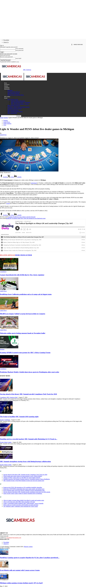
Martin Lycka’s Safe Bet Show (16, 95)
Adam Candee (8, 442)
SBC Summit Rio (12, 113)
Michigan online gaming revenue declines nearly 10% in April (21, 583)
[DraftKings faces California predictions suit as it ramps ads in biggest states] (9, 289)
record (8, 203)
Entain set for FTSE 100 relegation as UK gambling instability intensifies (22, 487)
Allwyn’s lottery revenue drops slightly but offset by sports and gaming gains (23, 500)
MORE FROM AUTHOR (23, 255)
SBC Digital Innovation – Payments (20, 102)
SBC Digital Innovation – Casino (20, 104)
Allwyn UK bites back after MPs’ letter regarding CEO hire (19, 502)
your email (18, 58)
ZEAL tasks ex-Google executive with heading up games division (20, 505)
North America (7, 123)
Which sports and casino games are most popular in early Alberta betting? (22, 476)
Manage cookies (28, 546)
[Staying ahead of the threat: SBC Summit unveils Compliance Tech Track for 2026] (6, 391)
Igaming (6, 86)
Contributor (7, 419)
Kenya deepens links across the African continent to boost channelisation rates (24, 490)
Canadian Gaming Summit (15, 108)
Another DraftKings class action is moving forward (21, 217)
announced (34, 183)
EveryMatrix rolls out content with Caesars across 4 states (20, 570)
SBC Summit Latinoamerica (15, 111)
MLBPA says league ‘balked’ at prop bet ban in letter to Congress (22, 314)
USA (4, 125)
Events (5, 98)
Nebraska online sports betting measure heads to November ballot (22, 333)
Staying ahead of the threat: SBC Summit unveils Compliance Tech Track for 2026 (28, 394)
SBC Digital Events (13, 99)
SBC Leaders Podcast (13, 93)
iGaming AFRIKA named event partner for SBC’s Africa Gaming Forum (25, 352)
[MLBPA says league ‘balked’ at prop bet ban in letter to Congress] (9, 309)
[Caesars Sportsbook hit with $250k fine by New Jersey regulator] (9, 270)
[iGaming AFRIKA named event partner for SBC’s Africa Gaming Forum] (9, 348)
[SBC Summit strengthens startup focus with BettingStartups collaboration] (6, 458)
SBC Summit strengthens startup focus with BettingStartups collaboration (25, 461)
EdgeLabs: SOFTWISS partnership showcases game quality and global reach (23, 489)
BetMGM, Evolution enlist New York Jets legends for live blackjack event (25, 218)
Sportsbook (6, 84)
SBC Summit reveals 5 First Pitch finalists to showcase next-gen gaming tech (23, 480)
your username (19, 48)
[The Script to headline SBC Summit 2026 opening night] (6, 413)
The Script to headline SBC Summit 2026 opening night (19, 416)
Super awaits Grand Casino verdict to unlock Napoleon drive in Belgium (22, 493)
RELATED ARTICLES (7, 255)
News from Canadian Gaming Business (21, 471)
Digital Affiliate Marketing (18, 101)
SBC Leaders (7, 96)
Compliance (3, 271)
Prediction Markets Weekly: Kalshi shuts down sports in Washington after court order (29, 372)
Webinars (10, 90)
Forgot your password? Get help (8, 53)
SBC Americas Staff (12, 397)
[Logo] (12, 80)
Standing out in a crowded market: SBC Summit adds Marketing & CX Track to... (28, 439)
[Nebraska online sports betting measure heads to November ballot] (9, 328)
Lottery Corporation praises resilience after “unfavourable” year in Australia (23, 503)
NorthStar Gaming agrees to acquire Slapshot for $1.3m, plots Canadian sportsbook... (29, 557)
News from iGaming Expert (16, 484)
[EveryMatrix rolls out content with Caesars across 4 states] (4, 567)
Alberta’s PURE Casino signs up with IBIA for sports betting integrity (21, 477)
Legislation (6, 87)
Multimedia (7, 89)
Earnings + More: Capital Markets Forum (18, 107)
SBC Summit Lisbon (13, 110)
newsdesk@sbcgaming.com (13, 537)
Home (5, 83)
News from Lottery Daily (16, 497)
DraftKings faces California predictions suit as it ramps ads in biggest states (26, 294)
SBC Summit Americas (14, 105)
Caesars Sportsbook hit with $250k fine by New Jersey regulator (22, 275)
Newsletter (6, 40)
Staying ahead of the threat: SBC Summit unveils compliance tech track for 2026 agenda (26, 492)
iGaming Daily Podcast (14, 92)
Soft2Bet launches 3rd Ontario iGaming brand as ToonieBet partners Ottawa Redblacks (26, 479)
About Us (6, 42)
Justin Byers (3, 134)
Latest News (6, 122)
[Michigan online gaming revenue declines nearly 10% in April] (4, 579)
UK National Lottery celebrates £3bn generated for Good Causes (20, 506)
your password (19, 50)
